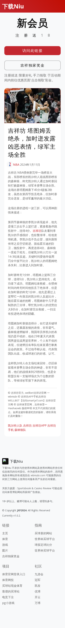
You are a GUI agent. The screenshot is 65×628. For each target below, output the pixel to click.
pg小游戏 (8, 603)
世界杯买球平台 (45, 539)
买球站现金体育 (12, 586)
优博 (37, 591)
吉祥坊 (37, 231)
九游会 (39, 574)
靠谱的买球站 (11, 591)
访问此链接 (32, 50)
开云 (37, 597)
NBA (16, 165)
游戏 (5, 545)
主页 (5, 533)
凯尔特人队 (15, 425)
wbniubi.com (38, 475)
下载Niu (13, 6)
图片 (5, 550)
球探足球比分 (43, 545)
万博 (37, 603)
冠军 (37, 580)
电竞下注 (8, 597)
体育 (5, 539)
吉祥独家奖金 (32, 65)
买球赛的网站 (43, 533)
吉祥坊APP (39, 425)
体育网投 (8, 580)
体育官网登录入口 (13, 574)
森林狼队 (20, 430)
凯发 (37, 586)
